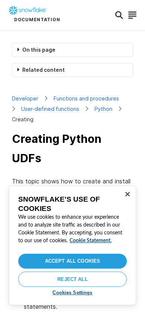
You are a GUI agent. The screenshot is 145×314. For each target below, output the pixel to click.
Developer (25, 98)
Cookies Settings (72, 292)
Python (103, 109)
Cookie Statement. (91, 240)
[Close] (127, 194)
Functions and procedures (86, 98)
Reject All (72, 279)
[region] (72, 245)
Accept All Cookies (72, 261)
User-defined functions (50, 109)
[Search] (119, 15)
